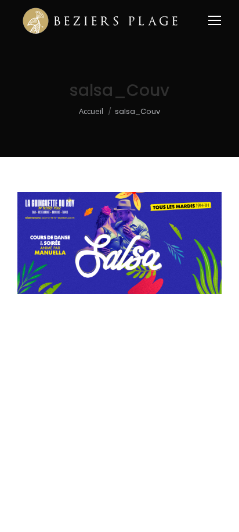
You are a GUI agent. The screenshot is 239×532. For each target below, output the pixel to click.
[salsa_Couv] (119, 243)
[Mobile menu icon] (215, 20)
